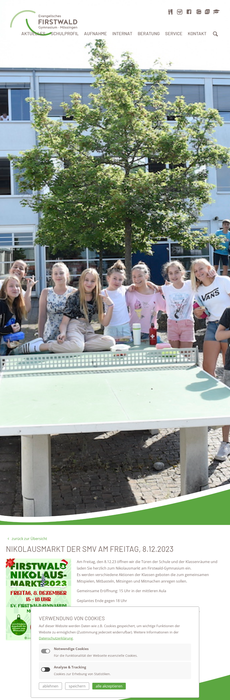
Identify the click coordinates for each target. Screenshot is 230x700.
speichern (77, 686)
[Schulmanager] (215, 11)
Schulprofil (65, 33)
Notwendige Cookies (71, 648)
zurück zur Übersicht (29, 538)
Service (173, 33)
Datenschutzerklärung (56, 638)
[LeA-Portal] (199, 11)
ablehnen (50, 686)
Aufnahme (95, 33)
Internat (122, 33)
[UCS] (207, 11)
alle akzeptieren (109, 686)
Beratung (149, 33)
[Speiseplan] (170, 11)
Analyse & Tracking (70, 667)
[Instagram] (180, 11)
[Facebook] (189, 11)
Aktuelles (33, 33)
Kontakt (197, 33)
